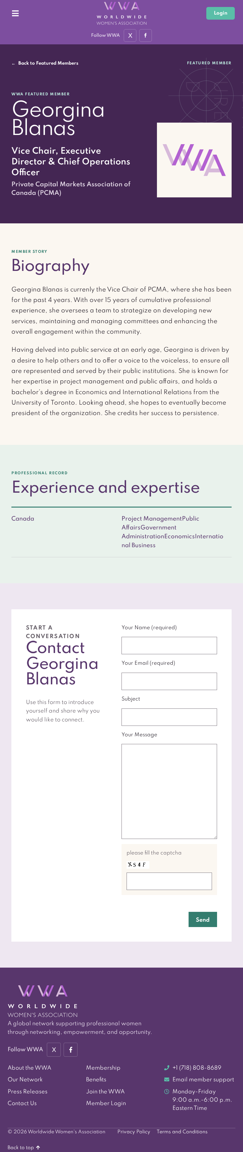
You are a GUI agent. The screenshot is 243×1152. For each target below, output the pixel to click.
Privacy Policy (133, 1132)
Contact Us (22, 1103)
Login (220, 13)
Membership (103, 1068)
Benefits (96, 1080)
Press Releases (27, 1092)
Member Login (106, 1103)
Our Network (25, 1080)
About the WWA (29, 1068)
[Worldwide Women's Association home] (121, 13)
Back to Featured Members (44, 63)
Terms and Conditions (182, 1132)
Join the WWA (105, 1092)
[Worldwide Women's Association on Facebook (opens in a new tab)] (71, 1050)
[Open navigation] (15, 13)
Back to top (21, 1147)
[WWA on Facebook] (145, 35)
